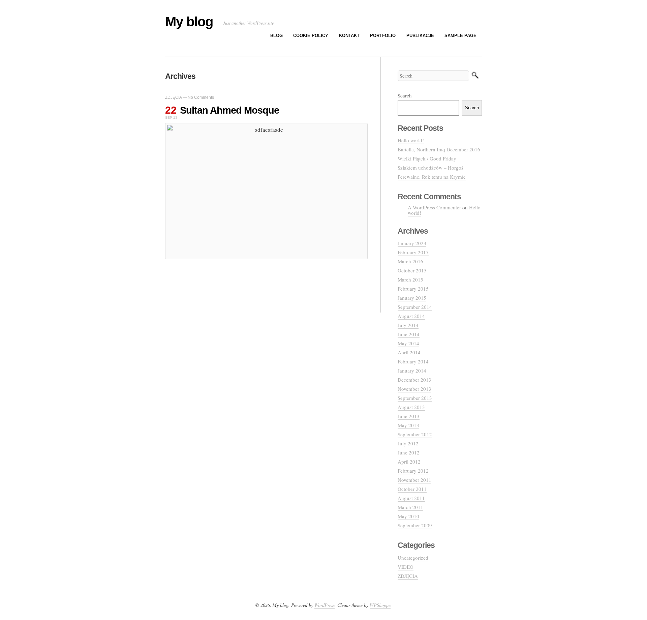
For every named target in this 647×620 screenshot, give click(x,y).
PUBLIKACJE (420, 35)
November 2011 (414, 479)
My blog (189, 21)
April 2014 (409, 352)
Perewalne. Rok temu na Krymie (432, 176)
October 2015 (412, 270)
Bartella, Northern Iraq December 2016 (439, 149)
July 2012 (408, 443)
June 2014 (409, 334)
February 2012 (413, 470)
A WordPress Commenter (434, 207)
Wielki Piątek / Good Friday (427, 158)
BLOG (276, 35)
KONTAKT (349, 35)
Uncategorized (413, 557)
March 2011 (410, 507)
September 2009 (415, 525)
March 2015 (410, 279)
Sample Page (460, 35)
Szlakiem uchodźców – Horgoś (430, 167)
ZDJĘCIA (173, 97)
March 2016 (410, 261)
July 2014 (408, 325)
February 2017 (413, 252)
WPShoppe (380, 605)
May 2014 (408, 343)
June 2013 (409, 416)
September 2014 (415, 306)
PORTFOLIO (383, 35)
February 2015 (413, 288)
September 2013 (415, 397)
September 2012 (415, 434)
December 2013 (414, 379)
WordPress (324, 605)
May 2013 (408, 425)
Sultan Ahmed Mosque (229, 110)
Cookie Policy (310, 35)
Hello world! (411, 140)
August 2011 (411, 498)
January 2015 (412, 297)
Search (405, 95)
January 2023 (412, 243)
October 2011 (412, 488)
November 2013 (414, 388)
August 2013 (411, 407)
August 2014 (411, 316)
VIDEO (405, 566)
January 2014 (412, 370)
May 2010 (408, 516)
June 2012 (409, 452)
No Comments (201, 97)
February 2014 (413, 361)
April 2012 (409, 461)
